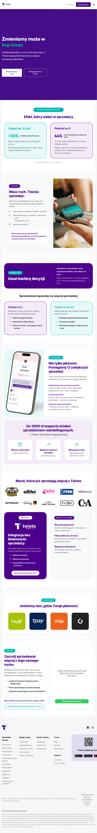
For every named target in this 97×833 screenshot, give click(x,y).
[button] (83, 4)
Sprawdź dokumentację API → (25, 573)
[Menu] (94, 4)
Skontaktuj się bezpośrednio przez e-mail (24, 706)
